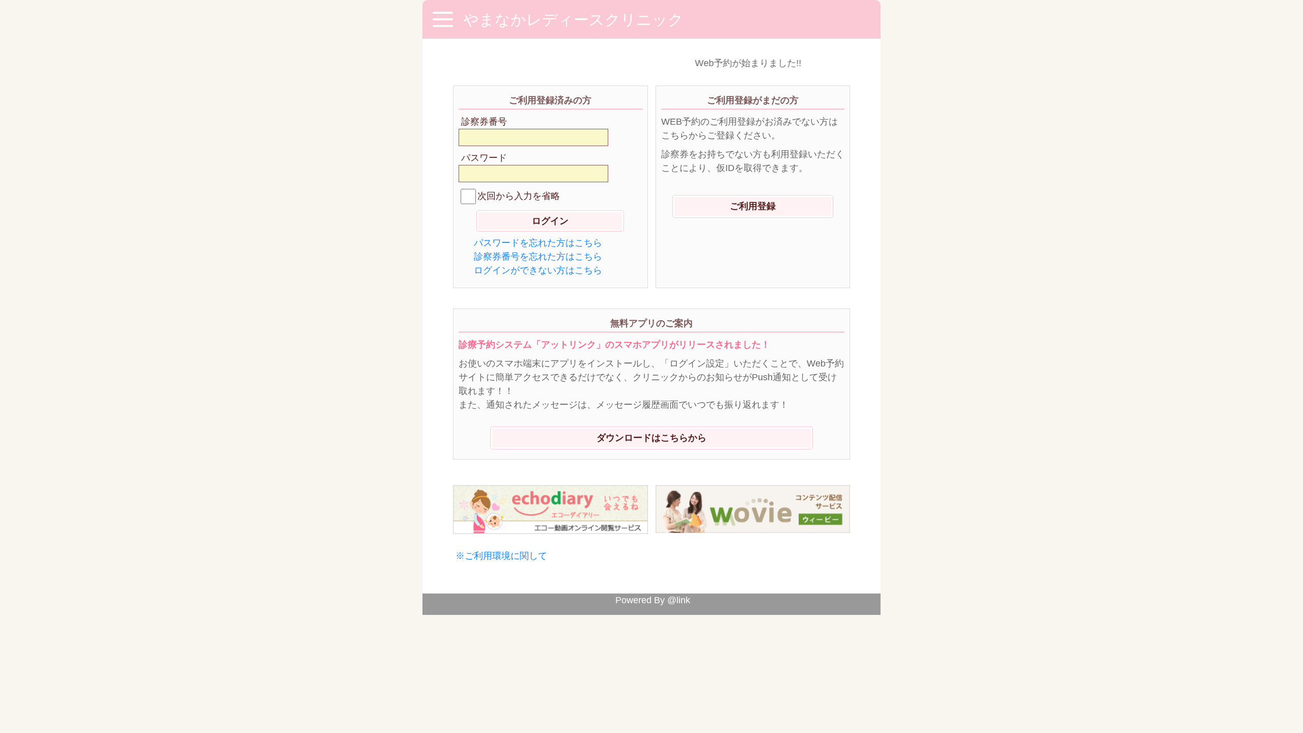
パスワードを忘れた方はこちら (538, 243)
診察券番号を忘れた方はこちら (538, 256)
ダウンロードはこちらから (651, 438)
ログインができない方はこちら (538, 270)
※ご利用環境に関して (501, 556)
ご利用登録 (753, 206)
